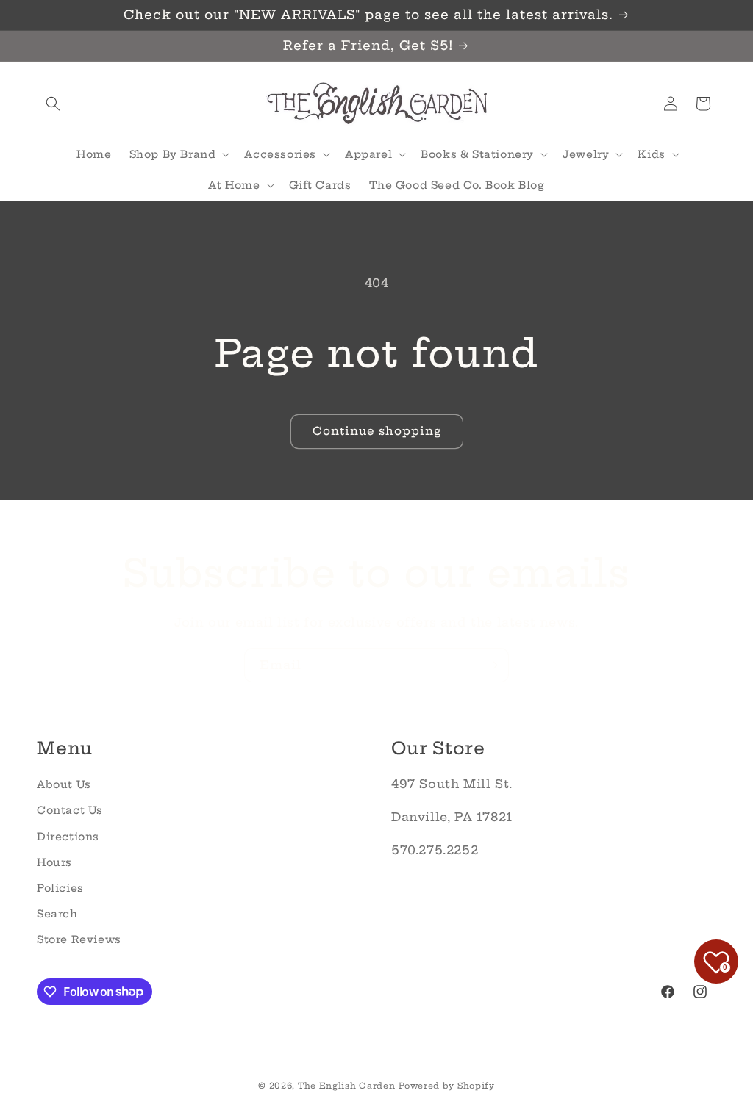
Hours (54, 862)
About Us (64, 784)
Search (57, 913)
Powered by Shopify (447, 1086)
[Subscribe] (492, 665)
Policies (60, 888)
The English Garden (347, 1086)
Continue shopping (377, 431)
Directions (68, 836)
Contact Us (70, 810)
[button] (53, 103)
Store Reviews (79, 939)
